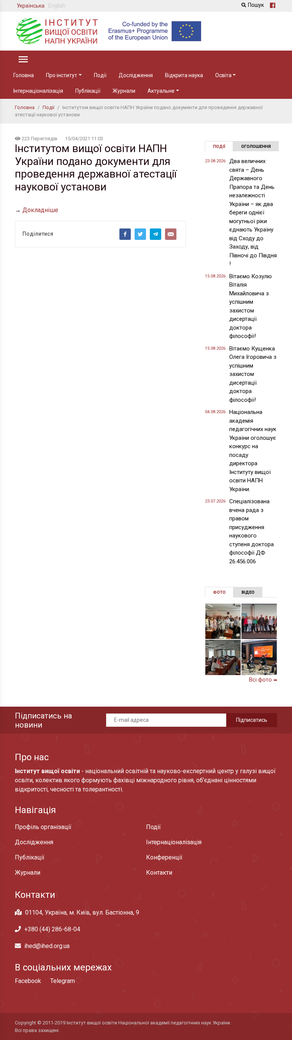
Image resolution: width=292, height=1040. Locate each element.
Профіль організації (43, 827)
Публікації (87, 91)
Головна (23, 75)
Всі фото (263, 679)
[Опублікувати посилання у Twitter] (140, 234)
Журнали (124, 91)
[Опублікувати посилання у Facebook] (125, 234)
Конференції (164, 857)
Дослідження (136, 75)
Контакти (159, 872)
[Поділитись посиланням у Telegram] (155, 234)
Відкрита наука (184, 75)
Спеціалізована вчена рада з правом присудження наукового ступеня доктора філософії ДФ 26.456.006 (251, 531)
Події (100, 75)
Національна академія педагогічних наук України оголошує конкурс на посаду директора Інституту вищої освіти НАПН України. (252, 451)
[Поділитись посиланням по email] (170, 234)
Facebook (28, 981)
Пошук (256, 5)
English (56, 6)
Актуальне (161, 91)
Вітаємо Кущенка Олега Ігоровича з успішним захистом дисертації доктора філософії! (252, 374)
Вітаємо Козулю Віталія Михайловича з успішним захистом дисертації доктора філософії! (250, 306)
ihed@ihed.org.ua (47, 946)
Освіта (223, 75)
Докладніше (40, 210)
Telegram (62, 981)
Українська (30, 6)
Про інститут (61, 75)
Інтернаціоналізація (38, 91)
